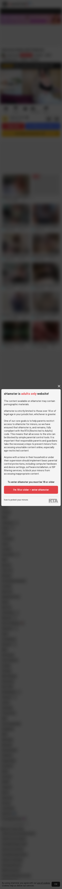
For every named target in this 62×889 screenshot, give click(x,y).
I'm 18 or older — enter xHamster (31, 489)
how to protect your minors (16, 500)
